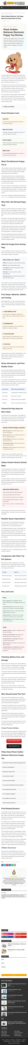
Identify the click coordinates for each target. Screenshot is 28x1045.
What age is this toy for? (9, 771)
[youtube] (20, 934)
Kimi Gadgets (14, 876)
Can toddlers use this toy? (9, 798)
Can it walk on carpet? (8, 776)
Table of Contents (9, 106)
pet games (16, 82)
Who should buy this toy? (9, 802)
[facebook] (7, 937)
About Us (7, 1039)
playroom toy (4, 197)
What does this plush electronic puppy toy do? (14, 762)
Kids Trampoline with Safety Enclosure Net (17, 1012)
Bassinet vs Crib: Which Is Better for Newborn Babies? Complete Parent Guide (17, 1022)
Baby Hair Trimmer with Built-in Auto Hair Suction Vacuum (17, 1001)
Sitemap (22, 1041)
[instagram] (7, 934)
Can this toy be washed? (9, 780)
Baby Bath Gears (17, 1034)
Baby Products (4, 1031)
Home (2, 12)
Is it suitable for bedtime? (9, 793)
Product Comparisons (18, 1032)
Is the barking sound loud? (9, 789)
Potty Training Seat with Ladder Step (16, 1006)
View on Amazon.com (14, 746)
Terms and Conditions (16, 1041)
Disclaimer (24, 1039)
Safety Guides (4, 1034)
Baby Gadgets (17, 1031)
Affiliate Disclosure (7, 1041)
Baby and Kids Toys (7, 861)
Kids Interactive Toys (8, 12)
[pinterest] (20, 937)
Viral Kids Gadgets (17, 1035)
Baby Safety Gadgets (5, 1035)
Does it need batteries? (8, 767)
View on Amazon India (14, 740)
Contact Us (12, 1039)
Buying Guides (4, 1032)
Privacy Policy (18, 1039)
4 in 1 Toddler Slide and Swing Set (15, 995)
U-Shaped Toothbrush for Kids (14, 989)
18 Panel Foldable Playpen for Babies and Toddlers (17, 944)
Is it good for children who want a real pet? (13, 785)
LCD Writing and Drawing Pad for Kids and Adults (17, 984)
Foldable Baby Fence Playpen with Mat (16, 949)
